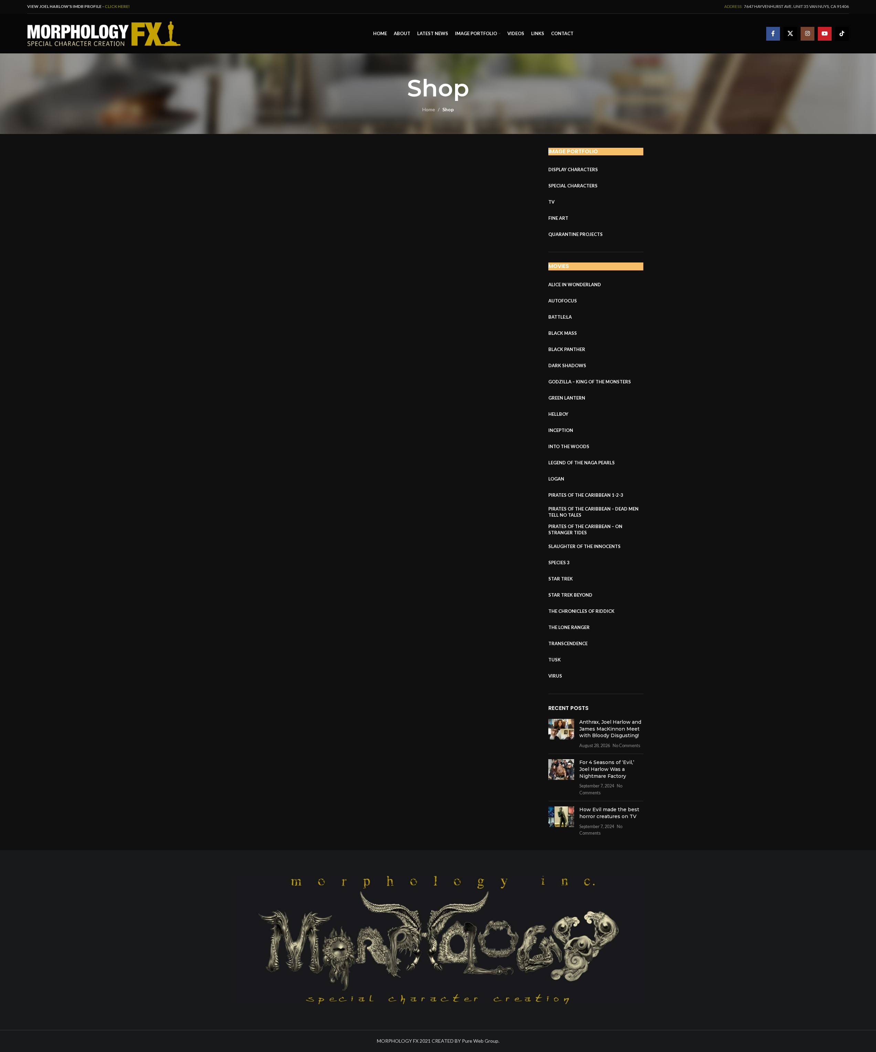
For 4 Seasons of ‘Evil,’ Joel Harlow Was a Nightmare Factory (606, 769)
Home (428, 109)
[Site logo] (103, 33)
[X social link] (790, 34)
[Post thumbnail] (561, 734)
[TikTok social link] (842, 34)
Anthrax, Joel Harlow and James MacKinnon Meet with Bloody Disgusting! (610, 729)
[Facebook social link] (773, 34)
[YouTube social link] (825, 34)
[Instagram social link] (807, 34)
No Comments (626, 745)
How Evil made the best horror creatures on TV (609, 812)
